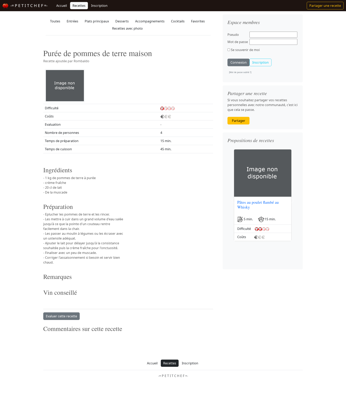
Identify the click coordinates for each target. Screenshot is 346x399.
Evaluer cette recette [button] (61, 316)
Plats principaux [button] (97, 21)
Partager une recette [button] (325, 5)
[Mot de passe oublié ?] (240, 72)
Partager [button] (238, 120)
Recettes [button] (78, 5)
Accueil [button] (61, 5)
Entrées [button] (72, 21)
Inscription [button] (99, 5)
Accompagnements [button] (150, 21)
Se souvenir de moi (245, 50)
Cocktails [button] (178, 21)
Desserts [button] (122, 21)
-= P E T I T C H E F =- (27, 5)
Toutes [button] (55, 21)
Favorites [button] (198, 21)
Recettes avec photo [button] (127, 28)
